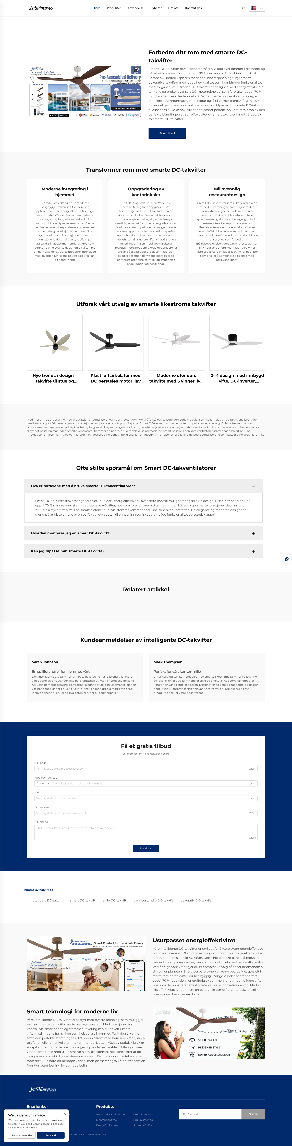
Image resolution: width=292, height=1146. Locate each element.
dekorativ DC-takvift (195, 900)
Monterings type (106, 1119)
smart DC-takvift (82, 900)
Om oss (173, 8)
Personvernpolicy (97, 1134)
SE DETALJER (55, 342)
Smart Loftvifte (142, 1125)
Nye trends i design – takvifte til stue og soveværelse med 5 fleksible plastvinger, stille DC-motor (54, 378)
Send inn (146, 848)
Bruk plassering (143, 1119)
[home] (40, 7)
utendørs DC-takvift (47, 900)
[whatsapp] (287, 559)
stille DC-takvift (114, 900)
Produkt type (141, 1114)
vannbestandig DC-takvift (153, 900)
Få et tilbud (167, 133)
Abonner (253, 1114)
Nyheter (156, 8)
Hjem (96, 8)
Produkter (114, 8)
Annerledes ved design (110, 1114)
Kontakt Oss (193, 8)
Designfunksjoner (107, 1125)
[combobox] (42, 783)
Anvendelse (136, 8)
